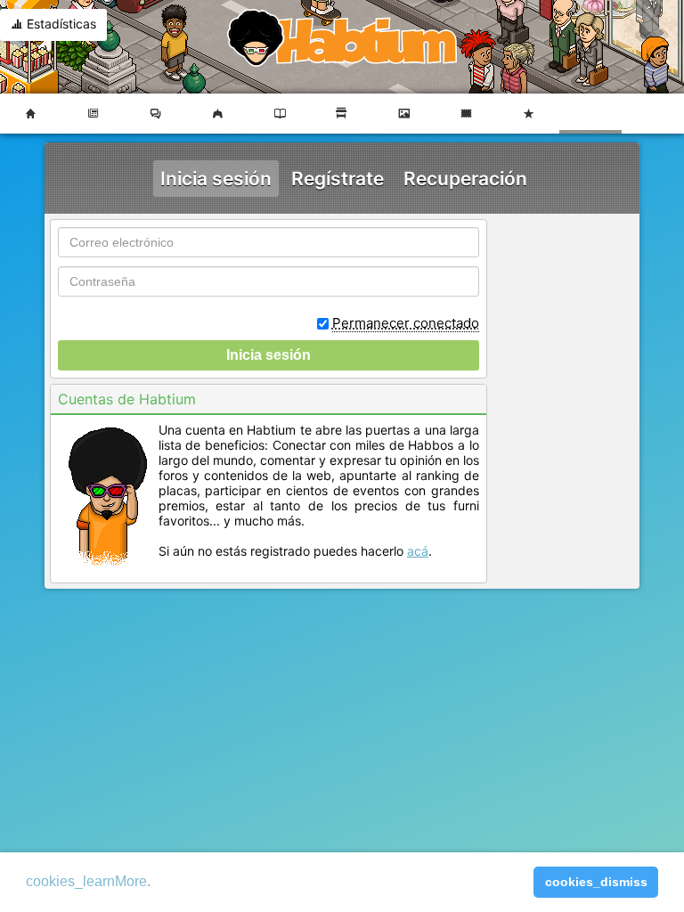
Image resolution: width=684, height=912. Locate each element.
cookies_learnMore (86, 881)
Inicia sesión (216, 178)
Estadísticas (59, 23)
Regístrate (337, 178)
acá (417, 550)
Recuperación (465, 178)
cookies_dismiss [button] (596, 882)
